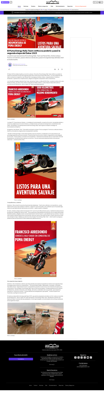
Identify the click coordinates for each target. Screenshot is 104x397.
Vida (52, 6)
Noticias (26, 6)
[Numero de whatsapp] (85, 358)
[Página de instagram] (81, 358)
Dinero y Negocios (69, 385)
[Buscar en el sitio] (11, 2)
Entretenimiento (60, 6)
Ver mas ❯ (51, 364)
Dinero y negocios (43, 6)
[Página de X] (78, 358)
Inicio (19, 6)
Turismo (33, 6)
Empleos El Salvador (53, 9)
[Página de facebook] (75, 358)
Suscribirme (21, 359)
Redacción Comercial (20, 64)
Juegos (45, 9)
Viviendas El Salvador (64, 9)
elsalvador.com (59, 12)
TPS (41, 9)
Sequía (27, 9)
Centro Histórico (75, 9)
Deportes (70, 6)
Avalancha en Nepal (34, 9)
